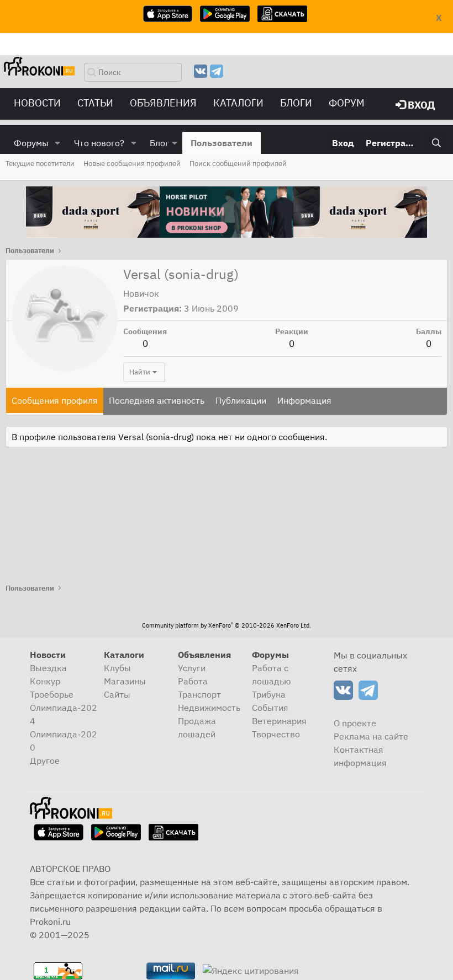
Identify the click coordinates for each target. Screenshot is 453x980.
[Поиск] (436, 143)
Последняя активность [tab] (156, 400)
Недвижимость (209, 707)
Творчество (276, 734)
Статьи (95, 103)
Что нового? (99, 142)
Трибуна (269, 694)
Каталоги (238, 103)
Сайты (117, 694)
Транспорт (199, 694)
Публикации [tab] (240, 400)
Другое (45, 760)
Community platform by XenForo (226, 625)
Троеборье (51, 694)
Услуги (192, 667)
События (270, 707)
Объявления (163, 103)
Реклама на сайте (371, 736)
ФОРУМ (347, 103)
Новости (37, 103)
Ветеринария (279, 720)
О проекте (355, 723)
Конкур (45, 681)
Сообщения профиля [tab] (55, 400)
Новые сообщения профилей (132, 163)
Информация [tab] (304, 400)
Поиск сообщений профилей (238, 163)
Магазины (125, 681)
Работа (193, 681)
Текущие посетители (40, 163)
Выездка (48, 667)
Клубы (117, 667)
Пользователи (221, 142)
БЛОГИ (296, 103)
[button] (58, 143)
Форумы (31, 142)
